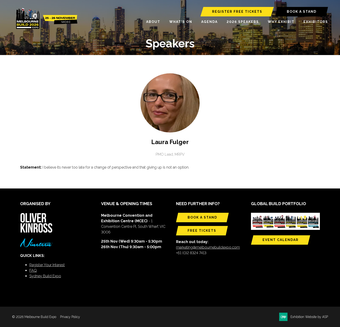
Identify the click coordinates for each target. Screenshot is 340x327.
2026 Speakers (243, 22)
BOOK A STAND (301, 11)
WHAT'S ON (180, 22)
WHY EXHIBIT (281, 22)
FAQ (33, 270)
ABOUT (153, 22)
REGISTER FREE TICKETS (237, 11)
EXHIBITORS (315, 22)
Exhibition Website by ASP (309, 317)
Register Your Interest (47, 265)
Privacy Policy (70, 317)
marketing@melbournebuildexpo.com (208, 247)
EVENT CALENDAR (281, 240)
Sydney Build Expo (45, 276)
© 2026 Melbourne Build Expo (34, 317)
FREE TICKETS (202, 230)
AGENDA (209, 22)
